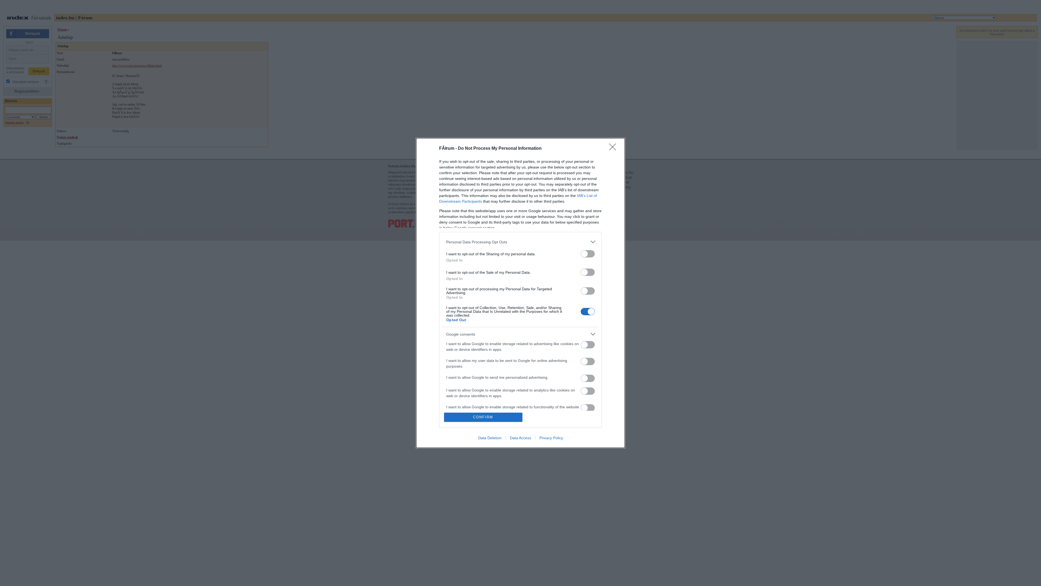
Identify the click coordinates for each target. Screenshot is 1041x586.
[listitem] (520, 242)
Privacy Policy (551, 438)
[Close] (614, 149)
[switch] (588, 253)
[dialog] (520, 293)
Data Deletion (490, 438)
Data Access (520, 438)
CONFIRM (483, 417)
